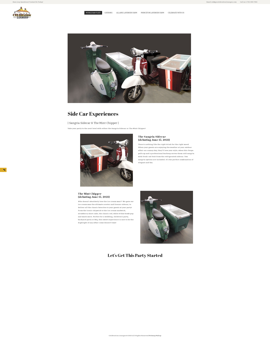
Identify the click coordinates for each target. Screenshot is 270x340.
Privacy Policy (155, 336)
